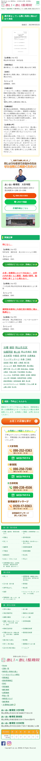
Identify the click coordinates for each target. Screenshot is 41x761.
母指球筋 (22, 384)
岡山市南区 (26, 352)
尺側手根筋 (15, 375)
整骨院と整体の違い (10, 671)
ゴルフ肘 (6, 378)
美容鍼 (31, 369)
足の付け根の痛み (9, 648)
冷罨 (6, 347)
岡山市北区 (21, 347)
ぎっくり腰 (27, 617)
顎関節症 (11, 598)
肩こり (5, 576)
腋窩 (23, 381)
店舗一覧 (5, 668)
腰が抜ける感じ (8, 640)
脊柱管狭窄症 (7, 613)
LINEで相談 (22, 202)
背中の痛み (7, 609)
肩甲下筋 (6, 369)
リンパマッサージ (11, 359)
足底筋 (28, 375)
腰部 (11, 347)
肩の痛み (30, 366)
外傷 (22, 359)
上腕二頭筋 (7, 387)
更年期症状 (27, 537)
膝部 (15, 363)
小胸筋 (20, 363)
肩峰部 (22, 375)
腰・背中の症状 (9, 605)
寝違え (5, 537)
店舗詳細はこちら (20, 208)
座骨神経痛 (17, 381)
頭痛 (11, 532)
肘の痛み (29, 372)
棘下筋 (26, 363)
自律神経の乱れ (11, 564)
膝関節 (33, 375)
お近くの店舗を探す (23, 421)
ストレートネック (31, 592)
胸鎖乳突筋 (21, 366)
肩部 (35, 352)
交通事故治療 (7, 705)
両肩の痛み (24, 369)
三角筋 (28, 359)
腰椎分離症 (7, 617)
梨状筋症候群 (27, 632)
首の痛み (31, 542)
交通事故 (31, 356)
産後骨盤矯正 (8, 381)
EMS (4, 683)
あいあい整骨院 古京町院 (12, 723)
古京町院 (7, 356)
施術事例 (10, 9)
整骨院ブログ (7, 699)
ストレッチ (7, 366)
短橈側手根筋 (21, 378)
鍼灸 (14, 366)
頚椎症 (31, 532)
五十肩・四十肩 (8, 584)
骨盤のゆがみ (11, 634)
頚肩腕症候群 (27, 628)
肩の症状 (6, 572)
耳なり (25, 559)
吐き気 (14, 387)
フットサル (7, 375)
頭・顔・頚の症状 (10, 527)
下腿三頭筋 (12, 372)
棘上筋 (17, 352)
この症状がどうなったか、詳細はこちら (20, 264)
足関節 (29, 378)
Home (3, 9)
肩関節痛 (31, 578)
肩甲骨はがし (7, 588)
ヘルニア (26, 648)
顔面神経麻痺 (27, 547)
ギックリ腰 (15, 369)
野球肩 (25, 584)
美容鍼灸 (13, 378)
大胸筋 (5, 372)
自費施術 (5, 693)
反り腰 (25, 609)
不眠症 (5, 551)
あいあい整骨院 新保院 (11, 717)
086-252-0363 (22, 196)
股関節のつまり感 (29, 644)
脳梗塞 (5, 547)
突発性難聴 (27, 551)
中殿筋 (16, 356)
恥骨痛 (25, 640)
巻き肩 (28, 381)
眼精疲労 (6, 555)
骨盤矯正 (5, 678)
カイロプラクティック (11, 384)
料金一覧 (5, 695)
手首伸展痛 (21, 372)
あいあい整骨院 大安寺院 (12, 710)
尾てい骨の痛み (8, 644)
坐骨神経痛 (27, 621)
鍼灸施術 (5, 690)
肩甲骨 (23, 356)
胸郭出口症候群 (28, 613)
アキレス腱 (30, 384)
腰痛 (11, 622)
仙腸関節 (8, 351)
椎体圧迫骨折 (7, 628)
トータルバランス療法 (11, 674)
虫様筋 (6, 363)
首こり (5, 541)
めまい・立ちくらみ (10, 559)
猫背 (4, 592)
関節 (11, 363)
